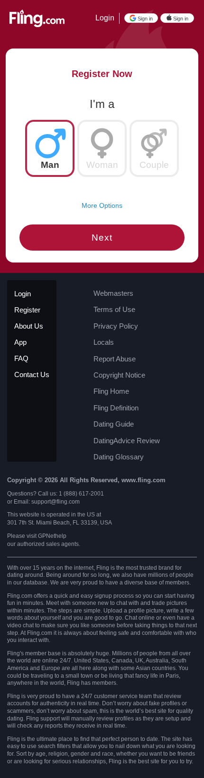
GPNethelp (52, 536)
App (20, 342)
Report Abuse (114, 359)
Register (27, 310)
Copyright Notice (119, 375)
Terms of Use (114, 309)
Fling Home (111, 391)
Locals (103, 342)
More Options (102, 205)
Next (102, 238)
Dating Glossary (118, 457)
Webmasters (113, 293)
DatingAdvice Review (126, 441)
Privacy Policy (115, 326)
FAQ (21, 358)
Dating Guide (113, 424)
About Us (28, 326)
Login (104, 18)
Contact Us (31, 374)
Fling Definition (116, 408)
